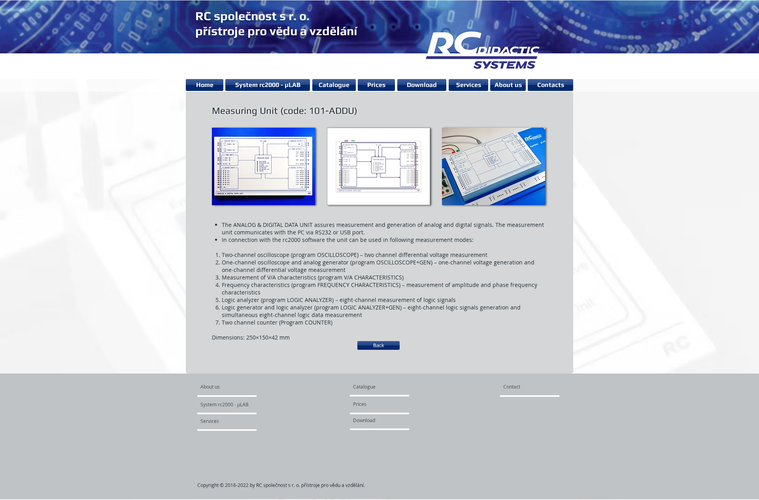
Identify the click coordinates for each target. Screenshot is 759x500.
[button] (263, 166)
